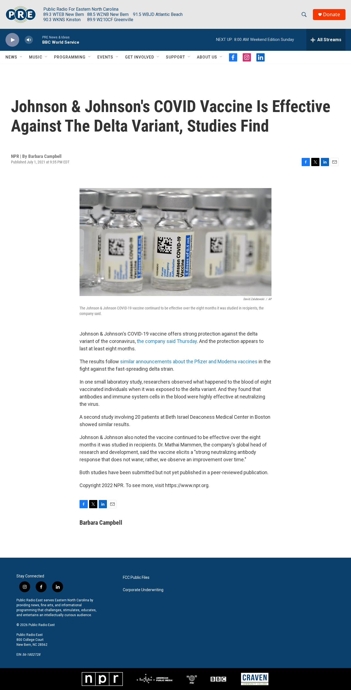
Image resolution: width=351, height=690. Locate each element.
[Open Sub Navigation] (21, 57)
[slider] (37, 40)
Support (175, 57)
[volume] (28, 40)
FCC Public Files (136, 578)
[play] (12, 40)
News (11, 57)
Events (105, 57)
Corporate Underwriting (143, 590)
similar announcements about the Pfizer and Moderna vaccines (188, 361)
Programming (70, 57)
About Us (207, 57)
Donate (331, 14)
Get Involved (139, 57)
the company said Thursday (167, 341)
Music (35, 57)
